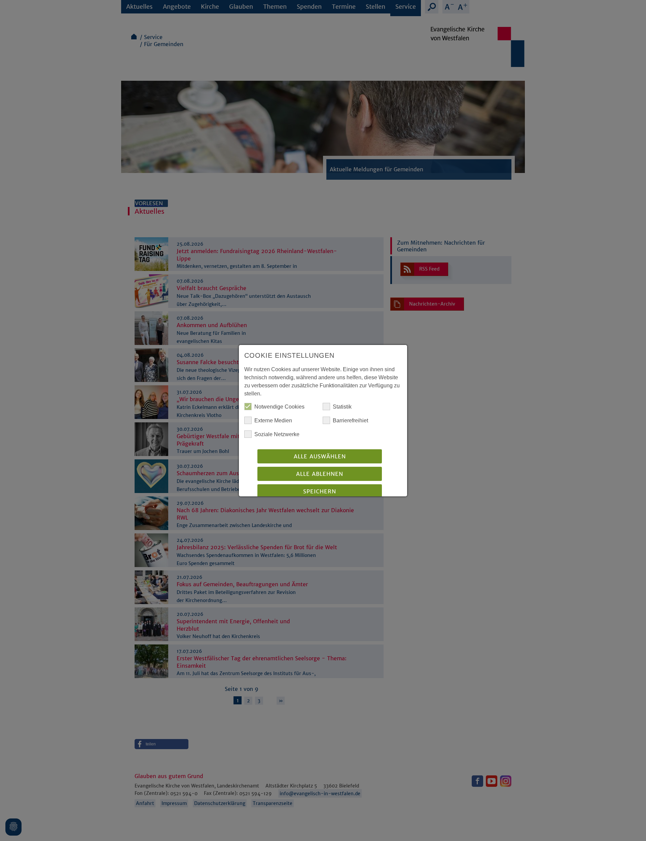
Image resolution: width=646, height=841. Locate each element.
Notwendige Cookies (279, 407)
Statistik (342, 407)
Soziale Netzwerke (276, 434)
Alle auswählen (320, 456)
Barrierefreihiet (350, 420)
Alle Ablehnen (319, 473)
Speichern (319, 491)
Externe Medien (273, 420)
